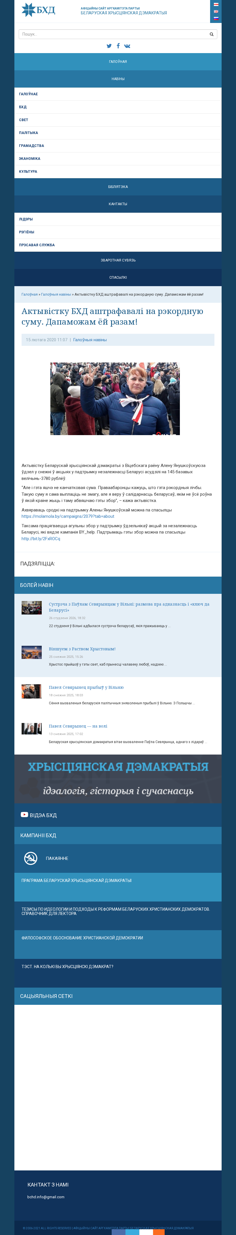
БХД (22, 107)
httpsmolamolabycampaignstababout (68, 516)
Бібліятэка (118, 187)
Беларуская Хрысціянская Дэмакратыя (124, 11)
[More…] (156, 1232)
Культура (28, 172)
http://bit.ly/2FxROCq (41, 538)
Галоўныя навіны (90, 339)
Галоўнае (28, 94)
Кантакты (118, 204)
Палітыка (28, 133)
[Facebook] (118, 1232)
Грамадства (31, 146)
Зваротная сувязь (118, 260)
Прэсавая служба (37, 245)
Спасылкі (118, 278)
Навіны (118, 79)
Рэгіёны (26, 232)
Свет (23, 120)
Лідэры (26, 219)
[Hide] (161, 1232)
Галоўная (118, 62)
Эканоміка (29, 159)
